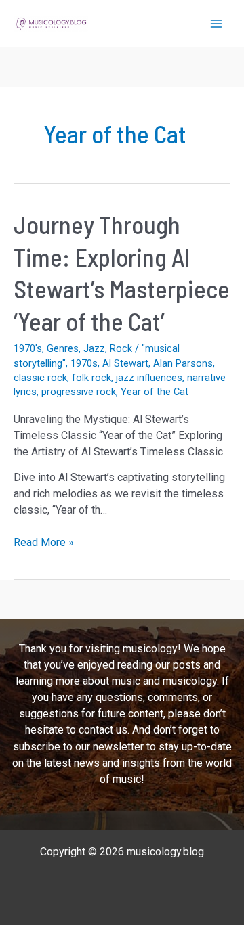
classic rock (40, 377)
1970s (84, 363)
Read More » (44, 543)
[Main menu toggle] (216, 23)
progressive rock (78, 392)
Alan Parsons (183, 363)
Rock (121, 348)
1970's (28, 348)
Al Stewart (125, 363)
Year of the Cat (154, 392)
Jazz (94, 348)
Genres (63, 348)
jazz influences (149, 377)
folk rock (91, 377)
